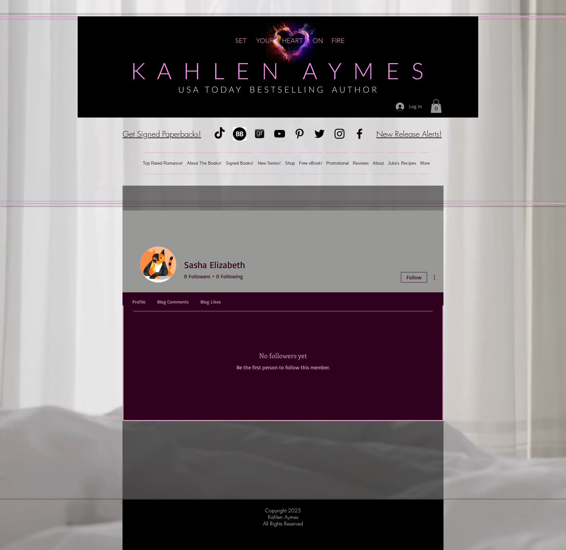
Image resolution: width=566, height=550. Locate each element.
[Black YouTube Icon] (279, 133)
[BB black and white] (239, 133)
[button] (436, 106)
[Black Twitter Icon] (319, 133)
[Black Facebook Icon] (359, 133)
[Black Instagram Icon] (339, 133)
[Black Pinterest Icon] (299, 133)
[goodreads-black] (259, 133)
